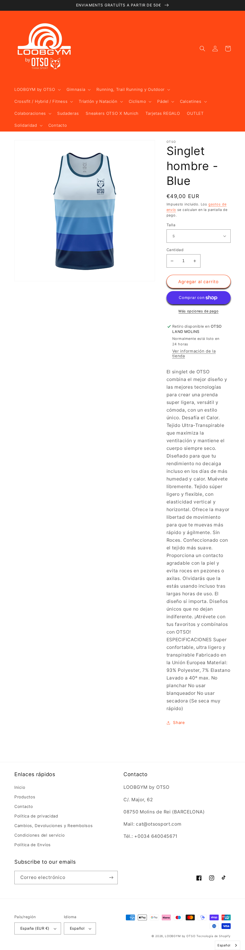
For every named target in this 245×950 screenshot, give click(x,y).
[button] (37, 90)
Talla (171, 225)
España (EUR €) (35, 928)
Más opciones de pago (198, 311)
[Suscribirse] (111, 877)
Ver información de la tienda (194, 353)
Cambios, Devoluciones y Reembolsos (53, 825)
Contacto (23, 806)
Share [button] (179, 722)
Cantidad (175, 250)
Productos (24, 797)
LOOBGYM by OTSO (180, 936)
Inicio (19, 787)
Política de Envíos (32, 844)
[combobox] (227, 945)
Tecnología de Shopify (213, 936)
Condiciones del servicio (39, 835)
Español (77, 928)
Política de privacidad (36, 816)
